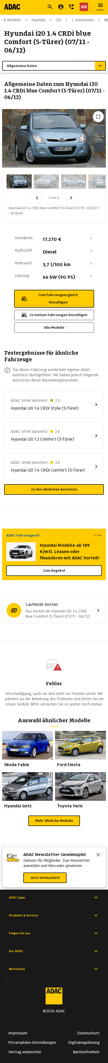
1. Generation (83, 20)
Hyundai (38, 20)
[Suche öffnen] (50, 6)
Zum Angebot (54, 570)
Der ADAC (16, 951)
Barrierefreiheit (86, 1052)
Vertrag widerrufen (24, 1052)
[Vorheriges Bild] (36, 197)
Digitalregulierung (84, 1042)
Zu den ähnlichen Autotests (54, 489)
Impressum (18, 1033)
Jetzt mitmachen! (45, 877)
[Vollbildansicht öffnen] (98, 116)
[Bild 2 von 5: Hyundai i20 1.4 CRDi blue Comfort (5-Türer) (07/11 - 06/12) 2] (46, 181)
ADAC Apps (17, 897)
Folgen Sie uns (19, 933)
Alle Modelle (54, 327)
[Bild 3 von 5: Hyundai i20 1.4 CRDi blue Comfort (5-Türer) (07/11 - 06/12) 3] (73, 181)
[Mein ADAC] (61, 7)
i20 (58, 20)
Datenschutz (88, 1033)
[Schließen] (98, 855)
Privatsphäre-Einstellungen (32, 1042)
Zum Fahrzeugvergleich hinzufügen (58, 299)
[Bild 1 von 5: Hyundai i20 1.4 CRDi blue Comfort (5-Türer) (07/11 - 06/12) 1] (19, 181)
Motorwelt (17, 969)
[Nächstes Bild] (71, 197)
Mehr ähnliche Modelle (54, 820)
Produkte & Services (24, 915)
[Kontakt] (71, 7)
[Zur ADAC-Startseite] (12, 7)
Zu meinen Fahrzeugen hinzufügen (58, 315)
